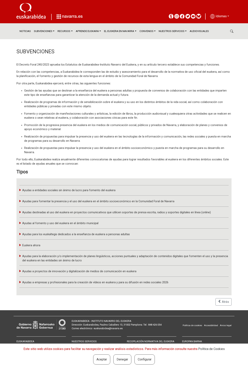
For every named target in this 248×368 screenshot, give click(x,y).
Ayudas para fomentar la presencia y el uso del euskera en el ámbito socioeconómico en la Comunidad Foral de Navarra (98, 201)
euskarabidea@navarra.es (108, 328)
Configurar (145, 359)
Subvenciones (43, 31)
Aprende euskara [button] (87, 31)
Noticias (25, 31)
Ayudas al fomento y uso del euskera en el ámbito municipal (60, 223)
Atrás (225, 302)
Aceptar (101, 359)
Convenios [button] (146, 31)
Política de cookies (192, 325)
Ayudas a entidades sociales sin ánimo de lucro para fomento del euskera (68, 190)
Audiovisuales (199, 31)
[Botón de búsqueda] (231, 31)
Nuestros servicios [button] (171, 31)
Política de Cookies (211, 349)
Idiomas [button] (221, 16)
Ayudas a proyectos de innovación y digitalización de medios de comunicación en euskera (79, 271)
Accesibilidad (211, 325)
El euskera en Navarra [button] (119, 31)
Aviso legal (226, 325)
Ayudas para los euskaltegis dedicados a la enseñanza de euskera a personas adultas (76, 234)
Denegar (122, 359)
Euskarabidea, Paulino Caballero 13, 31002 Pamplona (112, 324)
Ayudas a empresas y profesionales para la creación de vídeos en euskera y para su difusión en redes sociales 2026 (95, 282)
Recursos (64, 31)
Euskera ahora (31, 245)
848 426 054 (155, 324)
